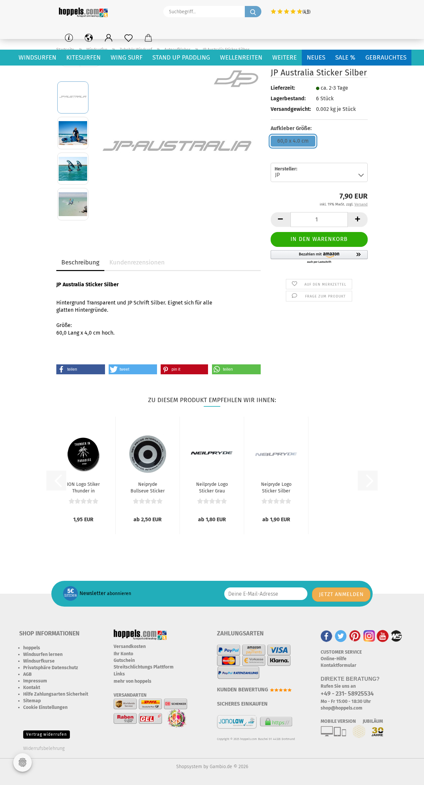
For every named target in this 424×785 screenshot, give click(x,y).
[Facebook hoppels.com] (326, 635)
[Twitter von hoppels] (340, 635)
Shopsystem (189, 766)
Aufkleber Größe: (291, 128)
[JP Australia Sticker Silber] (177, 150)
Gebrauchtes (385, 57)
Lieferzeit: (283, 88)
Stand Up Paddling (181, 57)
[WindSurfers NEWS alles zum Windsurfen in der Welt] (396, 635)
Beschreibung (80, 262)
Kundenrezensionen (137, 262)
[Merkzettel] (128, 38)
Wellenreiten (241, 57)
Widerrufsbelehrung (44, 748)
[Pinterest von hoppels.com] (355, 635)
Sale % (345, 57)
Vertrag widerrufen (46, 734)
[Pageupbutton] (406, 775)
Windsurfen (37, 57)
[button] (109, 38)
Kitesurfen (83, 57)
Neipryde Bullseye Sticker (148, 487)
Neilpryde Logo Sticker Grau (212, 487)
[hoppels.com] (84, 11)
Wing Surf (126, 57)
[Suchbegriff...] (253, 11)
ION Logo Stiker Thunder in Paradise (83, 487)
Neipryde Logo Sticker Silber (276, 487)
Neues (316, 57)
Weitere (284, 57)
